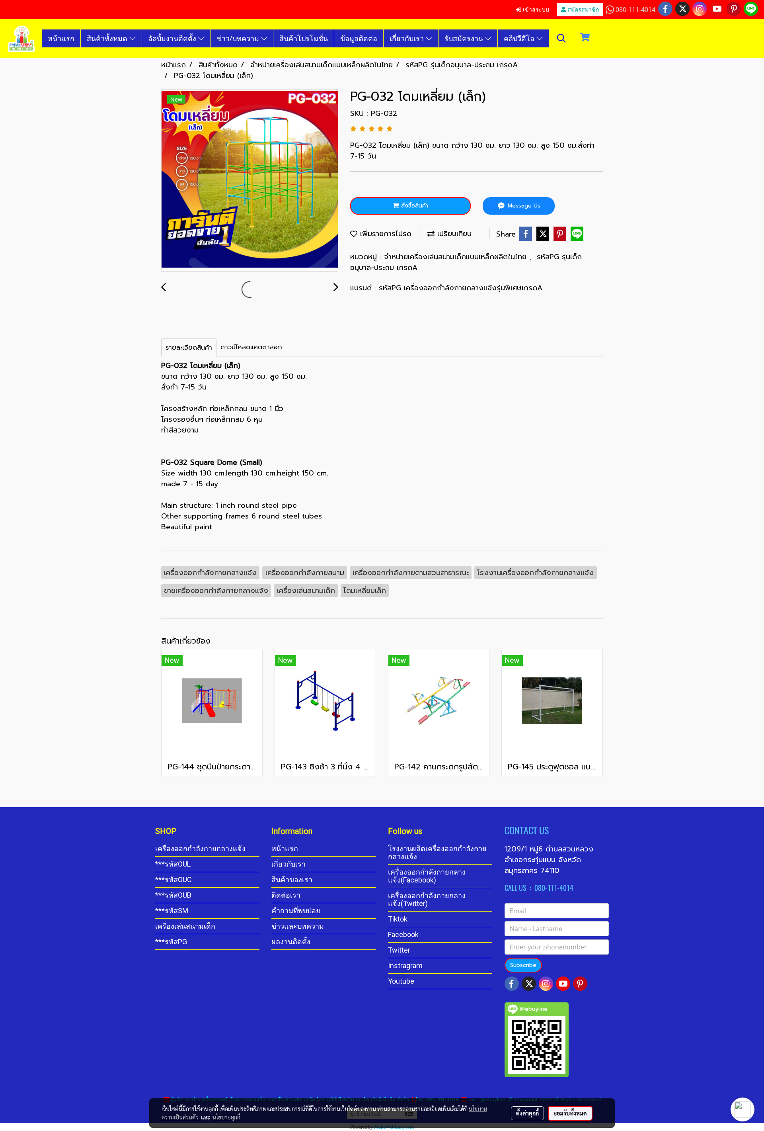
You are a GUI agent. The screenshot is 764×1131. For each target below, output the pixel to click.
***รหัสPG (171, 941)
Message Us (523, 206)
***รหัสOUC (173, 879)
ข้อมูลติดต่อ (358, 38)
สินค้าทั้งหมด (108, 38)
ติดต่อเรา (285, 895)
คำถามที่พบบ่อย (295, 910)
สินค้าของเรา (291, 879)
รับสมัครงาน (464, 38)
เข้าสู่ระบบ (535, 9)
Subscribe (523, 965)
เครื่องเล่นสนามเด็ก (185, 926)
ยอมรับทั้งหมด (570, 1113)
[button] (561, 38)
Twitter (399, 950)
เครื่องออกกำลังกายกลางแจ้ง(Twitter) (427, 899)
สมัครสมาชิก (582, 9)
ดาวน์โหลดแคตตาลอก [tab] (251, 347)
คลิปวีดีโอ (520, 38)
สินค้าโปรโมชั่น (303, 38)
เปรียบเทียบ (453, 233)
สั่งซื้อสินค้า (413, 206)
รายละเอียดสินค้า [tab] (189, 347)
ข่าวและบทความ (297, 926)
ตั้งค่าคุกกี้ (527, 1113)
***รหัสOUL (173, 864)
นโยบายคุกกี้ (226, 1117)
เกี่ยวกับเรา (408, 38)
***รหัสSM (171, 910)
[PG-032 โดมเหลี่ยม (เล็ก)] (250, 181)
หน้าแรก (61, 38)
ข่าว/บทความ (239, 38)
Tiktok (397, 919)
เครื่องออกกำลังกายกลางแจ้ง (200, 848)
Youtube (401, 981)
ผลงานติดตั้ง (290, 941)
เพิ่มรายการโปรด (384, 233)
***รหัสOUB (173, 895)
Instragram (405, 965)
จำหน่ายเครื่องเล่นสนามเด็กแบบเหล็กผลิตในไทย (456, 256)
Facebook (403, 934)
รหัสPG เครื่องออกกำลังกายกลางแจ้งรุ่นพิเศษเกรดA (460, 288)
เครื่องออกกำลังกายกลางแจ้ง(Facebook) (427, 876)
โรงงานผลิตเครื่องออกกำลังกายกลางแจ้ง (437, 852)
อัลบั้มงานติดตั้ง (173, 38)
